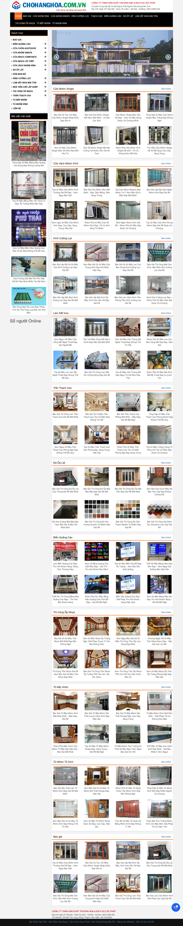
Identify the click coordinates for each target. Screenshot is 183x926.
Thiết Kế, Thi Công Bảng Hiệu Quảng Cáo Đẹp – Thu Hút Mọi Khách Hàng (65, 599)
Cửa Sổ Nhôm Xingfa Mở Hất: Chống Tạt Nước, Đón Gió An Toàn (96, 150)
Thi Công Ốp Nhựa (64, 612)
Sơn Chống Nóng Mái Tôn (103, 921)
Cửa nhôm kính (41, 16)
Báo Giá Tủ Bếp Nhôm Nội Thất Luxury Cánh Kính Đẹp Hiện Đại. (96, 716)
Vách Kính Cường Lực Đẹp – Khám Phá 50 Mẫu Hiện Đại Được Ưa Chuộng (159, 300)
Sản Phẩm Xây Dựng (58, 921)
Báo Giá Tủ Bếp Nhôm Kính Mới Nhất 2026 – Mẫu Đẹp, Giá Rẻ (65, 716)
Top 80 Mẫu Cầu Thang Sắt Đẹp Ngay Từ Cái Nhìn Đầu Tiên (128, 375)
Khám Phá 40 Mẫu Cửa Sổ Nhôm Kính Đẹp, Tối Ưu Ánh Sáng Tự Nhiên (97, 225)
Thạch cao (97, 16)
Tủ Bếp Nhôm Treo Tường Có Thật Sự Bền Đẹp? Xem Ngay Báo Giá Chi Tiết (128, 749)
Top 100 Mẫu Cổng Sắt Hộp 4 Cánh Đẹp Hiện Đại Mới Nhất (96, 340)
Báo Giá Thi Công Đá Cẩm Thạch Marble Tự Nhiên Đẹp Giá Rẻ (128, 524)
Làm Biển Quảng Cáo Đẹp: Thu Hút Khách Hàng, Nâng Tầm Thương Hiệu (65, 566)
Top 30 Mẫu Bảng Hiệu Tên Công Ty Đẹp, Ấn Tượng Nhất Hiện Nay (28, 202)
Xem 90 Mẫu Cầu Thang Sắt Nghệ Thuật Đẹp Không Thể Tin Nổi (128, 342)
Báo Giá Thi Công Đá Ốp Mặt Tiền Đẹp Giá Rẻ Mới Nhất (128, 490)
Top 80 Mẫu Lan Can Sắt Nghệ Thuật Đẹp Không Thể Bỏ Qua (65, 375)
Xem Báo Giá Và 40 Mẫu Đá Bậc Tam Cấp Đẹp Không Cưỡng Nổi (159, 491)
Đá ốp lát (128, 16)
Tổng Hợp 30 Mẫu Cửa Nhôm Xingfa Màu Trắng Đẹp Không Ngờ (159, 117)
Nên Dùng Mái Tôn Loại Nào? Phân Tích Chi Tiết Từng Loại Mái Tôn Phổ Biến (28, 309)
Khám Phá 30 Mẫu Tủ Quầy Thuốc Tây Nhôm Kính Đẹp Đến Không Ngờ (128, 791)
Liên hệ (17, 108)
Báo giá (27, 16)
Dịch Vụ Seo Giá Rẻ (145, 921)
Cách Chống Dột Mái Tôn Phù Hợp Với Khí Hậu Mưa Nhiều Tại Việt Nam (28, 280)
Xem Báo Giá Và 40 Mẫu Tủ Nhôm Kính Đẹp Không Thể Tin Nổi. (65, 823)
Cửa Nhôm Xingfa (63, 88)
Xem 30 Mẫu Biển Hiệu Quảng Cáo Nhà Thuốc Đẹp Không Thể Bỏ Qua (29, 249)
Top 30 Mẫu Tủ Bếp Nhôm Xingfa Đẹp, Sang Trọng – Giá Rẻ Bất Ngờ (97, 749)
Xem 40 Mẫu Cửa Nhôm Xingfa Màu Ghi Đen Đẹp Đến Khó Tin (65, 150)
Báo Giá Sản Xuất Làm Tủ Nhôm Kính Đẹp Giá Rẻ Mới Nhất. (65, 791)
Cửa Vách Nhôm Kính (65, 163)
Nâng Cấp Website (125, 921)
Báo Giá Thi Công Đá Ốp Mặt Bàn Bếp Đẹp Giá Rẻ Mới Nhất (96, 491)
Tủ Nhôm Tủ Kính (63, 761)
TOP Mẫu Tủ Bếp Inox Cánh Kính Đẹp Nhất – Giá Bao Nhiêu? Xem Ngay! (159, 749)
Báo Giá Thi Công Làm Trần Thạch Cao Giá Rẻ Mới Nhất (65, 415)
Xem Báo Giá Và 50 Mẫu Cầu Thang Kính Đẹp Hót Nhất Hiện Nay (96, 267)
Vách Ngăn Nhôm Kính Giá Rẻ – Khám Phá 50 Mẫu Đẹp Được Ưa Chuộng (128, 225)
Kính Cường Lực (62, 238)
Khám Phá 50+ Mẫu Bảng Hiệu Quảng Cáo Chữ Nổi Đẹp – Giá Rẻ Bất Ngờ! (96, 599)
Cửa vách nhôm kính (24, 65)
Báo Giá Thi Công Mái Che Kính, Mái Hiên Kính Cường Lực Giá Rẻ (159, 267)
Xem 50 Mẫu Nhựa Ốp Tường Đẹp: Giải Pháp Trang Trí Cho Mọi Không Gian (96, 641)
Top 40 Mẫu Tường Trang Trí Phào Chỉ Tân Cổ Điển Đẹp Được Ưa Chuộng (159, 449)
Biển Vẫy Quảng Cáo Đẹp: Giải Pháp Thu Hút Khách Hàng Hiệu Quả (128, 599)
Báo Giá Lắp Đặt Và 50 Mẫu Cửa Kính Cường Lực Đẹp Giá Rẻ (65, 267)
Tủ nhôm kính (59, 23)
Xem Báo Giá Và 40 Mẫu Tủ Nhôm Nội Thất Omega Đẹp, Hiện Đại (97, 791)
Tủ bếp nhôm (43, 23)
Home (18, 16)
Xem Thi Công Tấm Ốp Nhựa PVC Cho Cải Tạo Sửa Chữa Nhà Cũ (128, 674)
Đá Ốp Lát (59, 462)
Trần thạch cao (22, 95)
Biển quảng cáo (113, 16)
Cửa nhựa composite (25, 56)
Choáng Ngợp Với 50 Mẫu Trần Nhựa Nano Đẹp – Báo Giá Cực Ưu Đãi (159, 641)
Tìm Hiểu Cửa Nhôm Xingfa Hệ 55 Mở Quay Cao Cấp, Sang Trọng (159, 150)
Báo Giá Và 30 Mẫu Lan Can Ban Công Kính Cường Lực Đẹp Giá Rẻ (128, 267)
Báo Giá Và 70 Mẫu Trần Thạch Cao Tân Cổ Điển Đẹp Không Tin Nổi (97, 417)
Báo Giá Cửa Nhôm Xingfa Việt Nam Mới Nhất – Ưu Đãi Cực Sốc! (97, 117)
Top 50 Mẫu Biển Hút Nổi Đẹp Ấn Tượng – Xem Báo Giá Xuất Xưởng (128, 566)
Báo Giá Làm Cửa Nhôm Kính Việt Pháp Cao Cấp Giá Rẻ (159, 897)
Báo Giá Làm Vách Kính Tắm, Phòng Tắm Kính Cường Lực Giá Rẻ (128, 300)
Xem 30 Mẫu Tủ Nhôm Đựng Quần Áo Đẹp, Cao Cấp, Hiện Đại (96, 823)
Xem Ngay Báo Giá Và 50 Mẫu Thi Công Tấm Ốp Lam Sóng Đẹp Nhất (128, 641)
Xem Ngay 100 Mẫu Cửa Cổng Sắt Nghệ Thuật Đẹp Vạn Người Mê (65, 342)
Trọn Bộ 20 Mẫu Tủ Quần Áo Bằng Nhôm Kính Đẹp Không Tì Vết (128, 823)
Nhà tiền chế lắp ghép (25, 86)
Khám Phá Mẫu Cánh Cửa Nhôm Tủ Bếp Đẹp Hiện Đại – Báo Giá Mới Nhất (65, 749)
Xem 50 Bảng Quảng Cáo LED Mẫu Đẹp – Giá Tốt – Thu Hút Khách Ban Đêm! (97, 566)
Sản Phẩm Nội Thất (38, 921)
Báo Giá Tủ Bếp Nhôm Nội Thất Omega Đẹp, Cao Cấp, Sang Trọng (128, 716)
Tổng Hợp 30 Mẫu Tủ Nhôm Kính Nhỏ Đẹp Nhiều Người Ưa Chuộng (159, 791)
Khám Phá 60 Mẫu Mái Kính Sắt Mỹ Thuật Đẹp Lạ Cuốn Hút (159, 375)
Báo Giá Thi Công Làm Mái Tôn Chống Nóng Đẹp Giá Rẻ (96, 373)
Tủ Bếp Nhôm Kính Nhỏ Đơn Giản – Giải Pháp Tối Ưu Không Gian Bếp (159, 716)
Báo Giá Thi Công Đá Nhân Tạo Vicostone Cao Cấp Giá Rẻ (159, 524)
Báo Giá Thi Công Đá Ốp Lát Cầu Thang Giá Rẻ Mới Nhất (65, 490)
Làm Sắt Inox (60, 313)
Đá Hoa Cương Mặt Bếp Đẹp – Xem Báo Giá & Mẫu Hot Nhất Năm (65, 524)
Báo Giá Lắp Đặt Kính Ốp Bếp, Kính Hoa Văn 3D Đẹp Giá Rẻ (96, 300)
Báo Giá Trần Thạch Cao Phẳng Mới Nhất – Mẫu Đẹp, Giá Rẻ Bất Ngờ (128, 417)
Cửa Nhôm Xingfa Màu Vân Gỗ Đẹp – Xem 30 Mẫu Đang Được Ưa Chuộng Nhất (128, 117)
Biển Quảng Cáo (62, 537)
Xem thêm (166, 88)
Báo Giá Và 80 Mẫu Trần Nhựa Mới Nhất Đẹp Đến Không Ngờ (65, 641)
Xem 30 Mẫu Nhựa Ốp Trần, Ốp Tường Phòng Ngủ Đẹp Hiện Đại (159, 674)
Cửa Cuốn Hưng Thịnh (79, 921)
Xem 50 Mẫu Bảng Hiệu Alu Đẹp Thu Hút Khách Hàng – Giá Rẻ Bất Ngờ (159, 599)
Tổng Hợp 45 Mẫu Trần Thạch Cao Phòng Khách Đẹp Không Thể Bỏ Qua (159, 417)
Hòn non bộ (19, 74)
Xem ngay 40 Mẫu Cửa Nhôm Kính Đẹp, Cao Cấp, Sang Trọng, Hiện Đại (65, 225)
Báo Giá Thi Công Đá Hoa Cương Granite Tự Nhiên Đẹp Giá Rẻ (96, 524)
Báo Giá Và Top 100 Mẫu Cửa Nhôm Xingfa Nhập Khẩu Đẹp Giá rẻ (65, 117)
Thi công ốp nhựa (25, 23)
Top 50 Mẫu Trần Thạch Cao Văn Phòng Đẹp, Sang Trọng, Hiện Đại (96, 449)
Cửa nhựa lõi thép (23, 61)
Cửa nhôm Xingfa (60, 16)
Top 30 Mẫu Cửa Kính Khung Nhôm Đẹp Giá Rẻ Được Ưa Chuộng (159, 225)
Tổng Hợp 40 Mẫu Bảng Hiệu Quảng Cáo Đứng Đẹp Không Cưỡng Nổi (28, 164)
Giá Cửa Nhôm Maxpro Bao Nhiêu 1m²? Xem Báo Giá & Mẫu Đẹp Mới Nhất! (128, 192)
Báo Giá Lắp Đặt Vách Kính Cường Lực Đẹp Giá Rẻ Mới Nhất (65, 300)
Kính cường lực (80, 16)
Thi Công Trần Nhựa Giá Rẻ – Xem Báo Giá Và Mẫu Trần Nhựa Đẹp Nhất (65, 674)
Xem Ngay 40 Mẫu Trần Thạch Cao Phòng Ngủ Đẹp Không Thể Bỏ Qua (65, 449)
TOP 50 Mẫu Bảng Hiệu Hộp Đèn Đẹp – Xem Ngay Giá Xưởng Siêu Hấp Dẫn (159, 566)
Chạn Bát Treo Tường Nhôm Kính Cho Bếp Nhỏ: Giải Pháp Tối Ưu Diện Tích (159, 823)
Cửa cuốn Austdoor (24, 48)
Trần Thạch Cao (62, 388)
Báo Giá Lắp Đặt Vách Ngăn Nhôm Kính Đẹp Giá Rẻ (159, 191)
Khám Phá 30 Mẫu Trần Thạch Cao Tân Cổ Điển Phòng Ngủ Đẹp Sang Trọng (128, 449)
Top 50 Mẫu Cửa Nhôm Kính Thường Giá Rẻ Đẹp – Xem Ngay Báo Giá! (65, 192)
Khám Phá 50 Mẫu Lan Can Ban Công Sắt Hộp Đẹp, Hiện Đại (159, 342)
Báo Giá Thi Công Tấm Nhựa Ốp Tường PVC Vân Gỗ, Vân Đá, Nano (96, 674)
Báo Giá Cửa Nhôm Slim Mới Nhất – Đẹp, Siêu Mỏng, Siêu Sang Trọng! (97, 192)
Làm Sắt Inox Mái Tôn (146, 16)
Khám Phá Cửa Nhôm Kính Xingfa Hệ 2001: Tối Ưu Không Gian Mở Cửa (128, 150)
